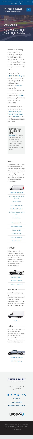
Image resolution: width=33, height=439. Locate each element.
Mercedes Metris (16, 223)
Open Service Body (16, 361)
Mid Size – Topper (16, 280)
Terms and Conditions (23, 428)
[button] (21, 4)
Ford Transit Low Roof (16, 209)
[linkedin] (8, 395)
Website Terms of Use (12, 428)
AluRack (21, 95)
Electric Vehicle (16, 201)
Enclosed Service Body (16, 357)
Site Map (19, 429)
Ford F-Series (18, 114)
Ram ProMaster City (16, 237)
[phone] (25, 395)
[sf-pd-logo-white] (13, 7)
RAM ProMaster (16, 116)
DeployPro (20, 76)
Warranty (14, 429)
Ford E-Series (16, 218)
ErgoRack (11, 76)
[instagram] (18, 395)
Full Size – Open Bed (16, 284)
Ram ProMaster (16, 241)
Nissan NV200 (16, 230)
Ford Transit (12, 112)
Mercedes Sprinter (16, 226)
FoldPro (19, 85)
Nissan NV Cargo (16, 233)
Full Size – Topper (16, 277)
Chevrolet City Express (16, 192)
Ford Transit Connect (16, 205)
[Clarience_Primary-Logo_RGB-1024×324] (16, 412)
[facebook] (11, 395)
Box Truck (16, 321)
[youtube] (15, 395)
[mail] (22, 395)
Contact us (12, 135)
